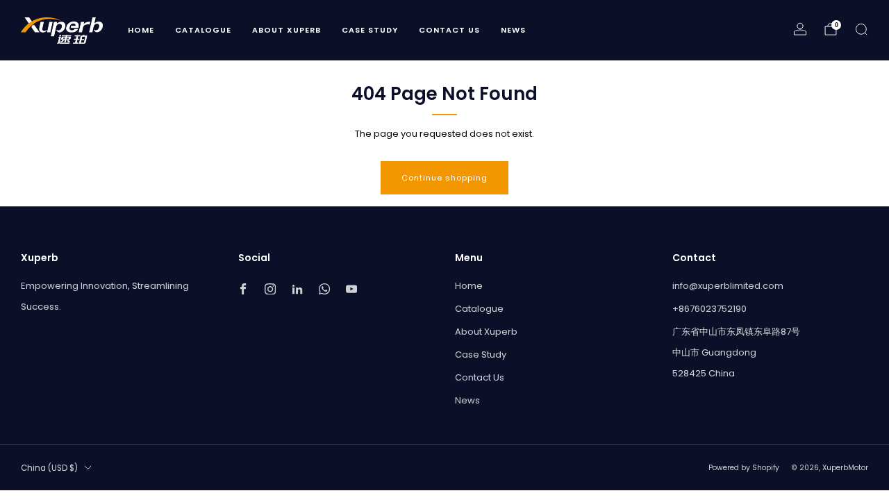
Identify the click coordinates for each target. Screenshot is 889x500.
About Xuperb (286, 29)
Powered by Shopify (743, 467)
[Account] (800, 29)
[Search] (861, 29)
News (513, 29)
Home (141, 29)
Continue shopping (444, 177)
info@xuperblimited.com (727, 285)
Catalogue (203, 29)
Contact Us (449, 29)
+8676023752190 (709, 308)
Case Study (370, 29)
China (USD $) (49, 468)
